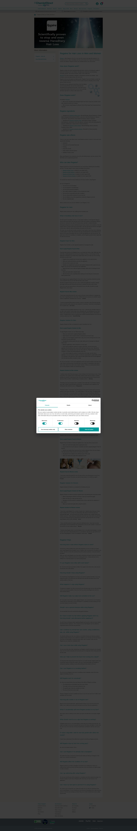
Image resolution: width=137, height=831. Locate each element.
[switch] (60, 423)
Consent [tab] (47, 405)
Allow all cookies (89, 429)
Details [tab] (68, 405)
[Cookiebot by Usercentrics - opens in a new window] (93, 400)
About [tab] (89, 405)
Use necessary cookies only (48, 429)
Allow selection (68, 429)
